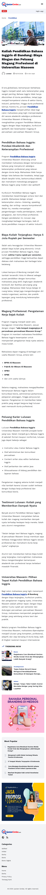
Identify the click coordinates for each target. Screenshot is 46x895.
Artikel (4, 851)
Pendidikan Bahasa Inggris (22, 156)
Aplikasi (4, 848)
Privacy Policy (7, 876)
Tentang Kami (7, 879)
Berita (4, 854)
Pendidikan (12, 18)
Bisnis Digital (6, 860)
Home (4, 18)
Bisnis (4, 857)
